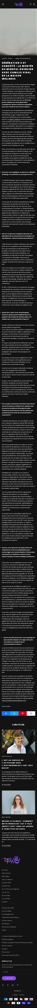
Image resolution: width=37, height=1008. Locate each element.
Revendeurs (6, 924)
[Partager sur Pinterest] (23, 713)
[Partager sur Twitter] (14, 713)
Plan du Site (6, 952)
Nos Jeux (5, 870)
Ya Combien (6, 899)
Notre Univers (6, 873)
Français (17, 991)
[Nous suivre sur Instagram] (13, 985)
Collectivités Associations (10, 917)
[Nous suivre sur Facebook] (3, 985)
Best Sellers (5, 876)
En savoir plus (6, 784)
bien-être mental (23, 58)
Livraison (4, 949)
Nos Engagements (8, 914)
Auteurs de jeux (7, 921)
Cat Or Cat (5, 892)
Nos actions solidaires (9, 927)
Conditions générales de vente (12, 936)
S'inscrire (9, 978)
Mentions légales (7, 939)
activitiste (7, 756)
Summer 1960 (6, 883)
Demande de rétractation (10, 955)
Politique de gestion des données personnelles (17, 943)
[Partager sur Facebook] (6, 713)
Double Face (6, 886)
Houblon (4, 902)
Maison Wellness (14, 119)
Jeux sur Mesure (7, 879)
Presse (4, 930)
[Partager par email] (31, 713)
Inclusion (6, 817)
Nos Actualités (6, 911)
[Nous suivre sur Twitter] (8, 985)
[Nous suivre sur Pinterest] (18, 985)
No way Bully (6, 895)
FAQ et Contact (7, 946)
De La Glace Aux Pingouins (10, 889)
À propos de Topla (8, 908)
